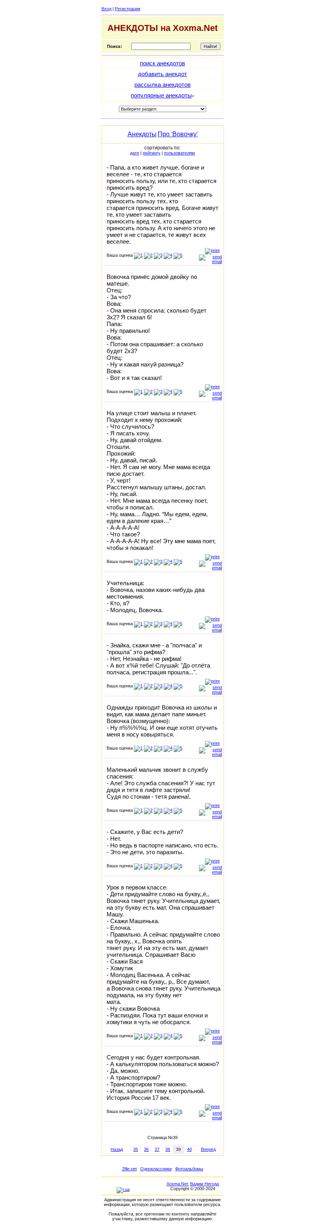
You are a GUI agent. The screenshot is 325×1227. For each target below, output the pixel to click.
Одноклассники (156, 1168)
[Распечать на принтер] (212, 250)
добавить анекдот (162, 74)
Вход (106, 8)
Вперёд (208, 1149)
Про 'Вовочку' (178, 134)
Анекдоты (142, 134)
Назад (117, 1149)
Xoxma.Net (177, 1183)
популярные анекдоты (161, 95)
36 (146, 1149)
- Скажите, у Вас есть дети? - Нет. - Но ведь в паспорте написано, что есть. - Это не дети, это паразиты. (162, 841)
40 (189, 1149)
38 (167, 1149)
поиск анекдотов (162, 63)
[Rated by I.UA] (123, 1189)
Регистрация (127, 8)
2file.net (129, 1168)
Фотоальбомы (189, 1168)
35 (135, 1149)
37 (157, 1149)
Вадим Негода (204, 1183)
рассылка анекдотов (162, 84)
